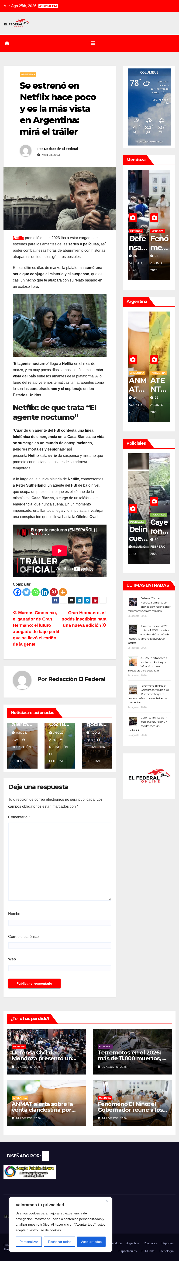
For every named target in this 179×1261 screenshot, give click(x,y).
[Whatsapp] (35, 592)
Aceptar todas (91, 1242)
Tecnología (166, 1251)
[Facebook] (17, 592)
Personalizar (29, 1242)
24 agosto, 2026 (136, 263)
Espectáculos (127, 1251)
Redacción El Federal (61, 149)
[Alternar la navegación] (93, 43)
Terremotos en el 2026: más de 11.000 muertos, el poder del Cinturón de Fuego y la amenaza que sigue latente (148, 634)
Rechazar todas (59, 1242)
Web (12, 959)
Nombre (14, 914)
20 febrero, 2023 (137, 547)
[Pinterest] (54, 592)
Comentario (19, 817)
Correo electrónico (23, 937)
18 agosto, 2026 (157, 405)
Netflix (18, 238)
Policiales (159, 514)
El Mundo (105, 1046)
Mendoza (157, 231)
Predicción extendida (149, 141)
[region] (60, 1224)
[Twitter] (26, 592)
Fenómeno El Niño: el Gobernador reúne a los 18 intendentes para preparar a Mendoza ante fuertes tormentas (148, 694)
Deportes (168, 1243)
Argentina (28, 74)
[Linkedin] (45, 592)
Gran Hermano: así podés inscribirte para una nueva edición (84, 619)
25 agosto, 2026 (28, 1066)
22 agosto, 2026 (136, 405)
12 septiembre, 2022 (159, 547)
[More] (63, 592)
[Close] (107, 1201)
